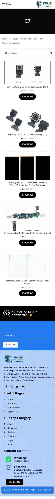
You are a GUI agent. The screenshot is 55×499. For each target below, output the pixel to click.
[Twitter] (17, 387)
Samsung (14, 39)
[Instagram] (12, 387)
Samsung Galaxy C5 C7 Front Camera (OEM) (27, 135)
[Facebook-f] (6, 387)
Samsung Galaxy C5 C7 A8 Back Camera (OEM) (27, 87)
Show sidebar (11, 53)
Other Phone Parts (29, 39)
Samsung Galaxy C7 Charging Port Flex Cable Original (27, 233)
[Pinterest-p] (23, 387)
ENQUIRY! (27, 96)
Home (5, 39)
